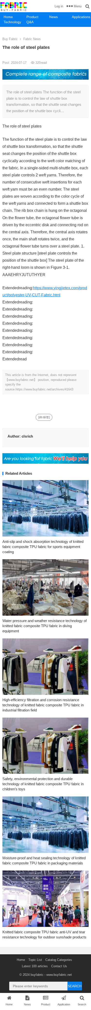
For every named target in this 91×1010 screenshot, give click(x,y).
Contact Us (59, 966)
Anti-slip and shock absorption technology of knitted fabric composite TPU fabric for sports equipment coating (42, 546)
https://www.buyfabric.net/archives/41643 (44, 389)
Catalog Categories (58, 960)
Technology (12, 22)
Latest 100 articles (35, 966)
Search (75, 986)
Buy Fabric (10, 39)
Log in (59, 6)
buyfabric (37, 975)
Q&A (29, 22)
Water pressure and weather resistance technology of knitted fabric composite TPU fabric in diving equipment (44, 626)
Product (32, 17)
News (53, 17)
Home (8, 17)
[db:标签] (44, 417)
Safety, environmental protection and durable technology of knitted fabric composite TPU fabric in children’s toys (43, 784)
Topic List (35, 960)
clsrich (27, 436)
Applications (81, 17)
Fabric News (32, 39)
